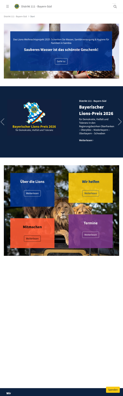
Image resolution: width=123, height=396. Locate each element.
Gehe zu (61, 61)
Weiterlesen (32, 193)
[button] (120, 121)
